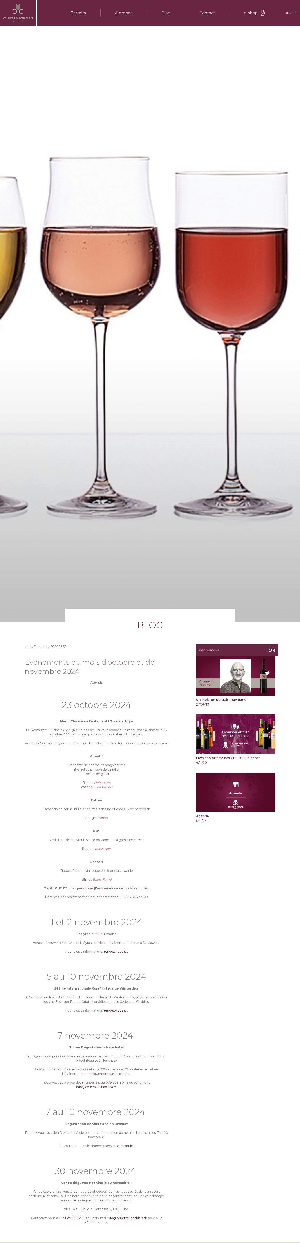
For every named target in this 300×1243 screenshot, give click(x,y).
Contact (207, 13)
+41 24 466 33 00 (74, 1218)
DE (286, 13)
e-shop (251, 13)
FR (293, 13)
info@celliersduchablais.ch (96, 1087)
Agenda (202, 816)
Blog (165, 13)
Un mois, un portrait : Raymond (221, 700)
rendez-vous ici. (116, 952)
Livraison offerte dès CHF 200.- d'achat (228, 758)
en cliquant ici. (123, 1146)
